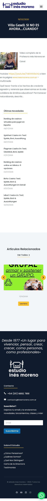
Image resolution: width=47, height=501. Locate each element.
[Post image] (23, 277)
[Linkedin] (26, 492)
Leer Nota (23, 304)
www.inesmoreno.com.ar (25, 77)
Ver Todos (22, 255)
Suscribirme (12, 430)
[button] (41, 6)
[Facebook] (17, 492)
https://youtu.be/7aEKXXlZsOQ (24, 73)
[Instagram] (30, 492)
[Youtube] (21, 492)
